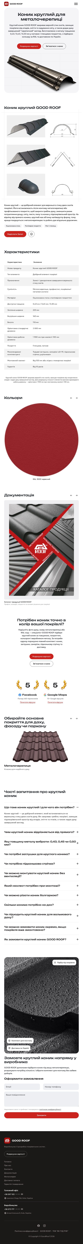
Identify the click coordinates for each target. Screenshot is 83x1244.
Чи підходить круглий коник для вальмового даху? (37, 916)
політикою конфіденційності (50, 1109)
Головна (7, 1162)
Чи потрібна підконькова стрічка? (29, 863)
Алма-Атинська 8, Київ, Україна (19, 1213)
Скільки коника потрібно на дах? (29, 904)
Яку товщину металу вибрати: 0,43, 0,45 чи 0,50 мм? (40, 843)
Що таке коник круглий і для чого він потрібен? (39, 807)
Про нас (7, 1165)
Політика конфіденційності (26, 1231)
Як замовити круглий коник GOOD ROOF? (35, 939)
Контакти (8, 1169)
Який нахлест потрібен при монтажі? (32, 885)
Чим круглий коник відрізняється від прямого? (39, 832)
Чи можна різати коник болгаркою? (31, 895)
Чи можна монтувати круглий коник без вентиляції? (34, 875)
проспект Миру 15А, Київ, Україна (20, 1198)
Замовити (41, 1115)
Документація (10, 1173)
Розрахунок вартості (16, 1154)
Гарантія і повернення (13, 1184)
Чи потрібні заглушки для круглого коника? (37, 854)
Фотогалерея (10, 1177)
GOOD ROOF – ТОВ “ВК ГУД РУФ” (54, 1231)
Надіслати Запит (15, 234)
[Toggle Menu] (76, 4)
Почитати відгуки (27, 702)
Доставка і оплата (12, 1180)
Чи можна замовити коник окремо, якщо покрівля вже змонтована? (35, 928)
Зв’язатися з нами (54, 46)
